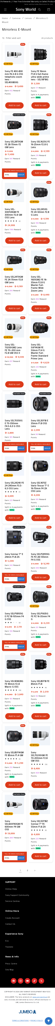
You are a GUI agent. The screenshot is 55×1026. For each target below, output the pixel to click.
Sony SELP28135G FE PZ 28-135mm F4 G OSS (40, 557)
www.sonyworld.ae (40, 997)
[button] (5, 10)
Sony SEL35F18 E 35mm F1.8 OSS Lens (39, 423)
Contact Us (10, 924)
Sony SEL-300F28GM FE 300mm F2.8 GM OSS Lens (13, 213)
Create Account (12, 918)
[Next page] (35, 870)
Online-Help (11, 889)
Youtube (9, 947)
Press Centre (11, 963)
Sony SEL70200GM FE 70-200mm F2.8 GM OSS (39, 756)
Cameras (16, 18)
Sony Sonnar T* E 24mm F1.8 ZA (14, 555)
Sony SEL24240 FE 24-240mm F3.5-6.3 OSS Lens (14, 485)
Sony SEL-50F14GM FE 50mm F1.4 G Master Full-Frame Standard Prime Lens (39, 351)
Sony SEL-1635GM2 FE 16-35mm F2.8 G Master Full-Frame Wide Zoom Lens (39, 283)
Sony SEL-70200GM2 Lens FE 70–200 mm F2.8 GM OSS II (13, 348)
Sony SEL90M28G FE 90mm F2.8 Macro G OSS (14, 684)
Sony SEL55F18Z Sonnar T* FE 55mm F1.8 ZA (39, 824)
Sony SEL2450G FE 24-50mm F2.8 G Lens (40, 212)
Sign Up (21, 175)
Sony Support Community (17, 895)
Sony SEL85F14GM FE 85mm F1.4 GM (14, 754)
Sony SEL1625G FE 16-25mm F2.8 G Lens (40, 144)
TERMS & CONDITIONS (20, 1020)
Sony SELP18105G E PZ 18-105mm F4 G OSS (14, 616)
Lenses (28, 18)
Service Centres (12, 901)
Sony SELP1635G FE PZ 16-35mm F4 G (40, 616)
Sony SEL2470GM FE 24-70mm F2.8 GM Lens (14, 279)
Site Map (9, 969)
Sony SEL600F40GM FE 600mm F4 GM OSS (14, 825)
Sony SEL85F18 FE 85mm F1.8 (40, 682)
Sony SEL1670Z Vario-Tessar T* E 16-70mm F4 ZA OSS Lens (40, 486)
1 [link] (20, 870)
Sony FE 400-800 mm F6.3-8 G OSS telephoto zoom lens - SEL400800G (14, 77)
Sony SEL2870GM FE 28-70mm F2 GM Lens (14, 144)
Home (5, 18)
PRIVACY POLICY (36, 1020)
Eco (7, 941)
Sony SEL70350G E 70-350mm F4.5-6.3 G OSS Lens (13, 424)
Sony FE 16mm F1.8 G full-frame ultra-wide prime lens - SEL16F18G (40, 75)
